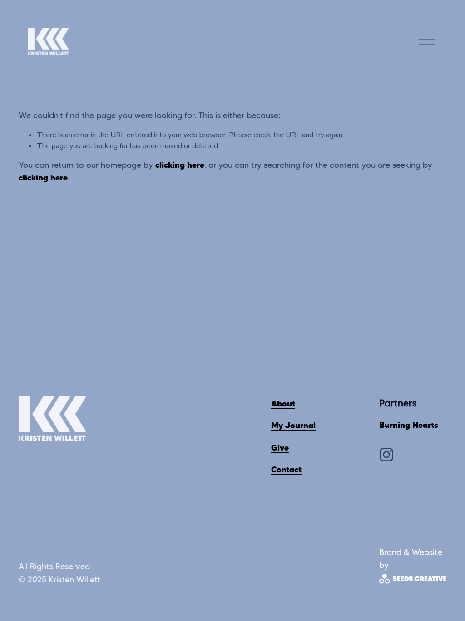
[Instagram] (386, 454)
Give (280, 447)
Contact (286, 469)
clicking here (179, 165)
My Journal (293, 425)
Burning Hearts (408, 425)
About (283, 403)
